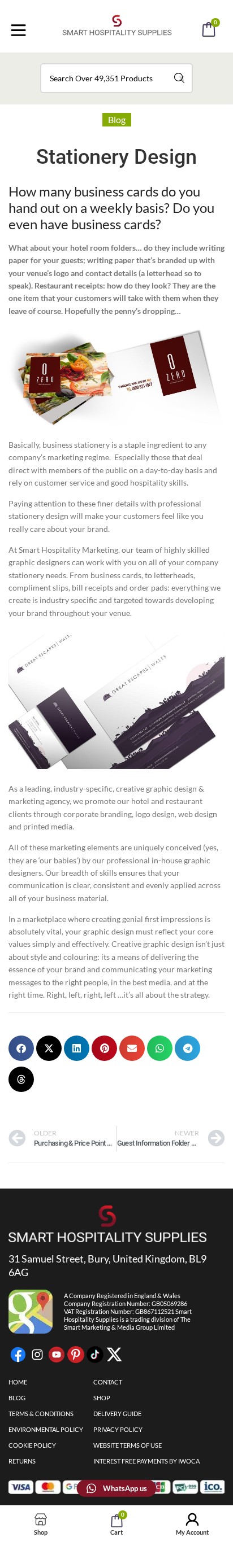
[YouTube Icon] (56, 1354)
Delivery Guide (117, 1413)
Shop (101, 1397)
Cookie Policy (32, 1445)
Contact (107, 1382)
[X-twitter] (114, 1354)
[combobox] (116, 78)
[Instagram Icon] (37, 1354)
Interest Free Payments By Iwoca (146, 1461)
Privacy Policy (118, 1429)
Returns (22, 1461)
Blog (117, 119)
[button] (132, 61)
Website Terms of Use (127, 1445)
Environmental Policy (45, 1429)
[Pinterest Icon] (75, 1354)
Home (17, 1382)
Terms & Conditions (41, 1413)
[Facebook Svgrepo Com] (18, 1354)
